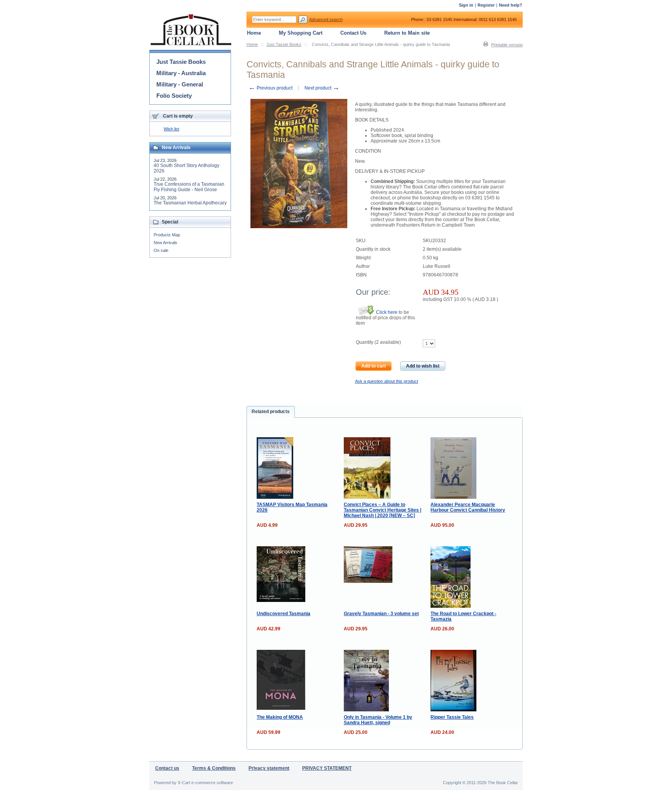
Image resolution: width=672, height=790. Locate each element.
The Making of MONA (280, 717)
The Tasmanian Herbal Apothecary (190, 203)
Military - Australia (181, 73)
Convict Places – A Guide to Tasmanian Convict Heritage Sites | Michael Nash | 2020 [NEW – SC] (382, 510)
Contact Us (353, 33)
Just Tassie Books (283, 44)
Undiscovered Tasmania (283, 613)
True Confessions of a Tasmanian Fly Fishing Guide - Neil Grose (189, 186)
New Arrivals (165, 242)
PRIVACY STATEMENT (327, 768)
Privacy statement (268, 768)
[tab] (271, 412)
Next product (322, 88)
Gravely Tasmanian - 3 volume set (381, 613)
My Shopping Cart (300, 33)
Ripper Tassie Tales (452, 717)
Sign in (466, 5)
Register (486, 5)
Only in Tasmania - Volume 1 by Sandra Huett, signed (378, 719)
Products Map (167, 234)
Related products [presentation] (271, 411)
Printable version (507, 44)
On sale (161, 250)
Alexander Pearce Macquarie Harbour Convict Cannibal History (467, 507)
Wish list (171, 129)
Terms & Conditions (214, 768)
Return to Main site (407, 33)
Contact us (167, 768)
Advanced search (326, 19)
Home (252, 44)
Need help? (510, 5)
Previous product (270, 88)
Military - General (179, 84)
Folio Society (174, 95)
